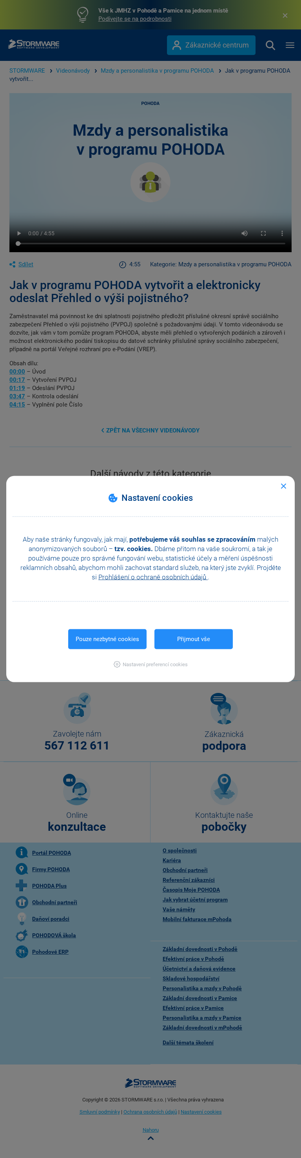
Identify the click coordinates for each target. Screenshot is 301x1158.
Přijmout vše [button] (193, 639)
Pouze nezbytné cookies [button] (107, 639)
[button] (151, 664)
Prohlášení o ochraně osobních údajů (153, 577)
